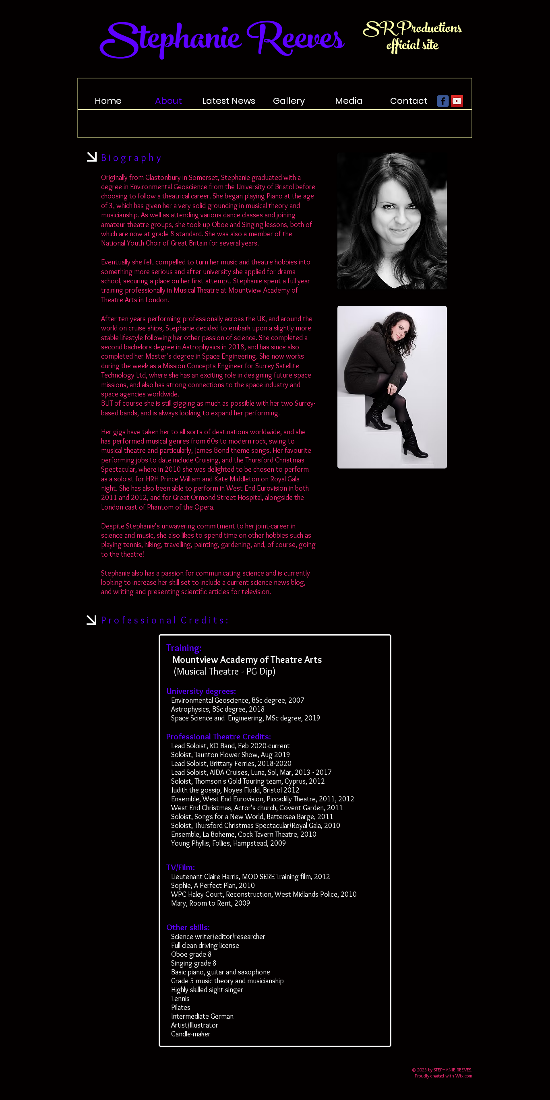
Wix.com (463, 1076)
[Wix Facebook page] (443, 101)
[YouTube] (457, 101)
